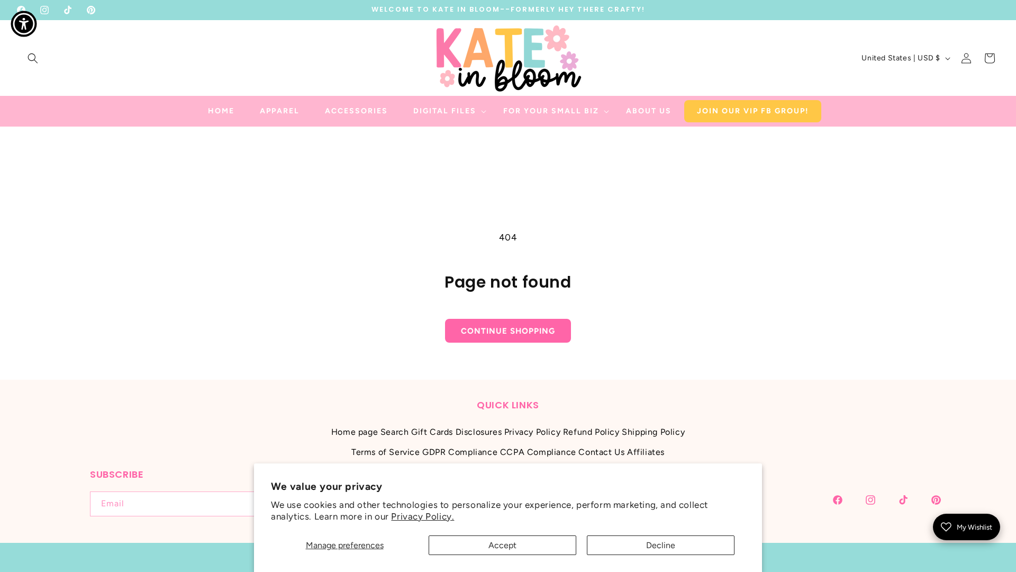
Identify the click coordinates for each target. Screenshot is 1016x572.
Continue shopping (508, 331)
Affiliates (646, 452)
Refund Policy (591, 432)
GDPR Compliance (459, 452)
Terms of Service (385, 452)
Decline (660, 545)
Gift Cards (432, 432)
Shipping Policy (653, 432)
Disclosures (479, 432)
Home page (354, 432)
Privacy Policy (532, 432)
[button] (32, 58)
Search (394, 432)
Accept (502, 545)
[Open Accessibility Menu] (24, 24)
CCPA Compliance (538, 452)
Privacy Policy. (422, 516)
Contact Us (601, 452)
